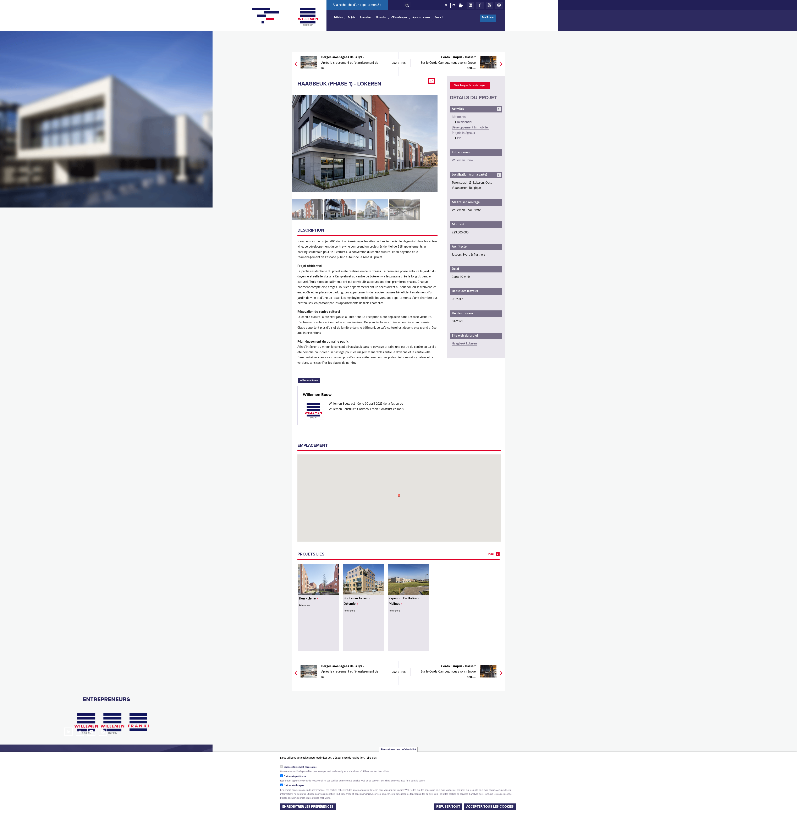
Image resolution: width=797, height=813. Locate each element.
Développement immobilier (470, 127)
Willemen (307, 16)
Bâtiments (459, 117)
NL (446, 5)
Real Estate (488, 17)
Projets (351, 17)
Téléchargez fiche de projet (470, 85)
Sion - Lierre (308, 598)
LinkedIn (470, 5)
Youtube (489, 5)
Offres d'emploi (399, 17)
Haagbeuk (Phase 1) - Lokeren (339, 84)
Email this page (432, 81)
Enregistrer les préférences (308, 806)
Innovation (365, 17)
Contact (439, 17)
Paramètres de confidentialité (398, 749)
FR (453, 5)
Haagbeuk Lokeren (464, 343)
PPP (459, 138)
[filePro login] (461, 6)
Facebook (480, 5)
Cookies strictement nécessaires (300, 767)
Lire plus (371, 757)
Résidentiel (464, 122)
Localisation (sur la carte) (469, 174)
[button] (399, 496)
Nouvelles (381, 17)
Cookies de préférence (295, 776)
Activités (338, 17)
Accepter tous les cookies (490, 806)
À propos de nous (421, 17)
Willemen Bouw (310, 380)
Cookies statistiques (294, 785)
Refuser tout (448, 806)
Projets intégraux (463, 133)
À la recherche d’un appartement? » (357, 5)
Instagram (499, 5)
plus (491, 554)
